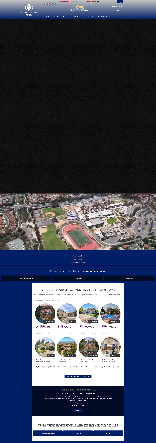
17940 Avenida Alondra (87, 361)
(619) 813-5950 (118, 6)
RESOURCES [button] (89, 16)
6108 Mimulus (62, 328)
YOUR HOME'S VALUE (26, 280)
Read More (78, 410)
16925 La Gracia (41, 361)
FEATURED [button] (66, 16)
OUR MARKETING (78, 280)
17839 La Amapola (85, 328)
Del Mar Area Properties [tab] (89, 296)
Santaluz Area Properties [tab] (112, 296)
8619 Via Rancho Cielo (65, 361)
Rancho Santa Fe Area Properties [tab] (43, 296)
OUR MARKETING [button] (103, 16)
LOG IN (108, 433)
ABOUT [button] (56, 16)
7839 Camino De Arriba (109, 361)
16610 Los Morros (107, 328)
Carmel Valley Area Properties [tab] (66, 296)
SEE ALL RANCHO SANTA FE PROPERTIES (78, 378)
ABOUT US (129, 280)
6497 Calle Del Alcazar (43, 328)
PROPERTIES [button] (77, 16)
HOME (47, 16)
